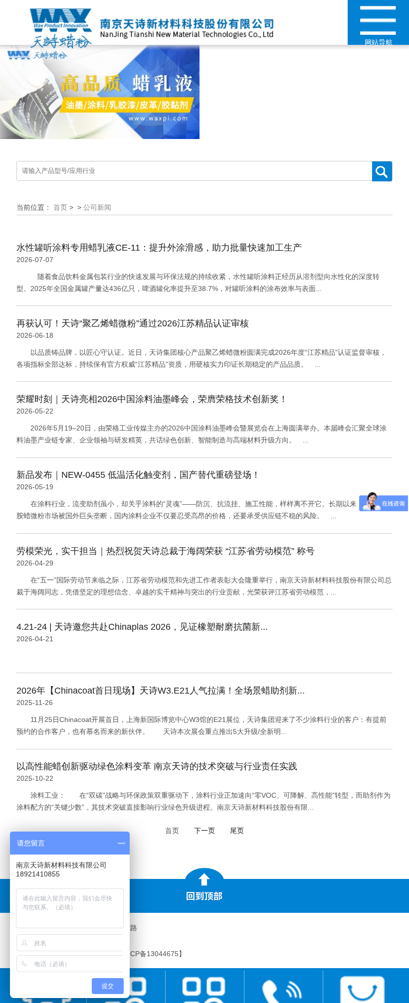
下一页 (204, 831)
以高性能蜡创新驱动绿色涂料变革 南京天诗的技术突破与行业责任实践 (156, 766)
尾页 (237, 831)
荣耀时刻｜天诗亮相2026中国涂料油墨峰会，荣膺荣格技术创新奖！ (152, 399)
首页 (60, 207)
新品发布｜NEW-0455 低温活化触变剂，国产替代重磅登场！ (138, 475)
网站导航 (379, 42)
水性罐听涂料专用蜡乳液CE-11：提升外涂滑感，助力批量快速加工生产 (159, 248)
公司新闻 (97, 207)
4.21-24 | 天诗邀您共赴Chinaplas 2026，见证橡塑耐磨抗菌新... (142, 627)
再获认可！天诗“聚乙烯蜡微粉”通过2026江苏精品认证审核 (132, 323)
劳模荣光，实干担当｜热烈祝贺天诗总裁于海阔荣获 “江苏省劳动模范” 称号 (165, 551)
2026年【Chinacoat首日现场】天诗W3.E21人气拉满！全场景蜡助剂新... (160, 691)
